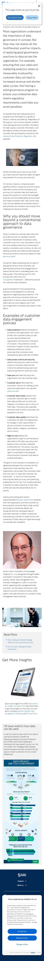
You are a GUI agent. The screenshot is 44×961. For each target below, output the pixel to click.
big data (27, 711)
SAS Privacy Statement (15, 952)
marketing (19, 714)
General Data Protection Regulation (18, 136)
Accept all (22, 931)
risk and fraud (32, 714)
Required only (22, 938)
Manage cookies (22, 944)
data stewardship (26, 500)
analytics (20, 711)
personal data (8, 256)
